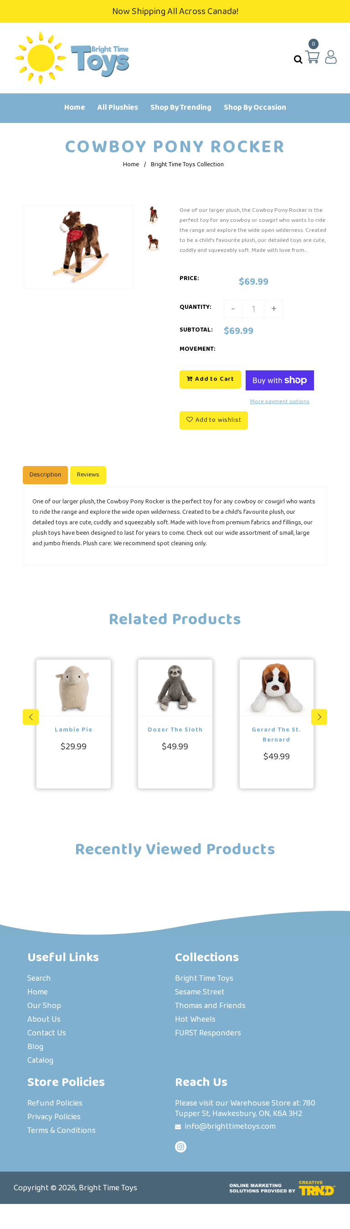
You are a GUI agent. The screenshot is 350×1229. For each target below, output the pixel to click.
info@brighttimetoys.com (230, 1126)
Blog (35, 1047)
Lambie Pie (74, 730)
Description (45, 475)
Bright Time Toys (204, 979)
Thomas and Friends (210, 1006)
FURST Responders (208, 1034)
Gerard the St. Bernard (276, 735)
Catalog (40, 1061)
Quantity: (195, 307)
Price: (189, 278)
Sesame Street (200, 993)
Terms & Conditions (61, 1131)
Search (39, 979)
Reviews (88, 475)
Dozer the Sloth (175, 730)
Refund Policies (54, 1104)
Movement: (198, 349)
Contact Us (46, 1034)
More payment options (279, 401)
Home (131, 164)
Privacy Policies (54, 1117)
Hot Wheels (195, 1020)
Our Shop (44, 1006)
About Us (44, 1020)
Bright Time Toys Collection (187, 164)
